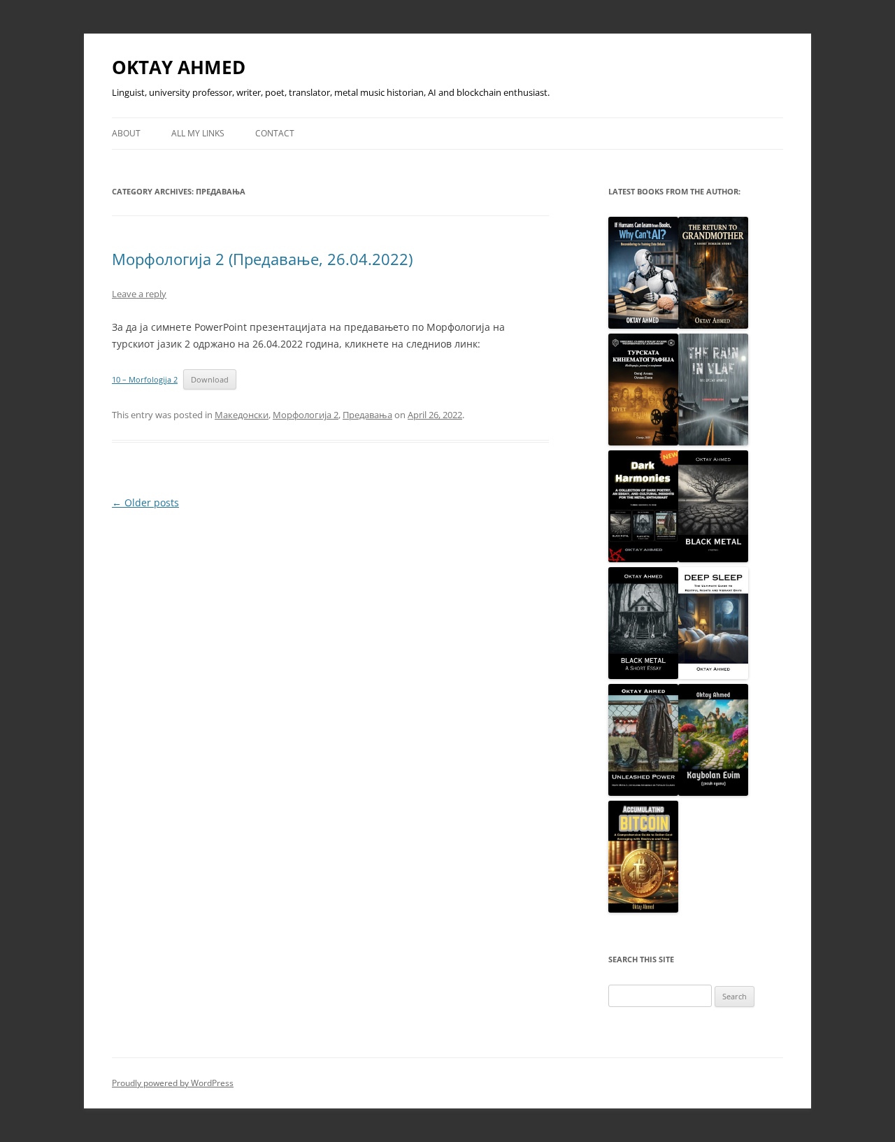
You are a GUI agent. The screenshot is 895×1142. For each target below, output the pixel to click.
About (126, 133)
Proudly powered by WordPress (173, 1083)
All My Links (197, 133)
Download (210, 379)
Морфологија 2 (305, 414)
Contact (274, 133)
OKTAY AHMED (178, 67)
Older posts (145, 502)
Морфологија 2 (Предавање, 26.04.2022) (262, 258)
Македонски (241, 414)
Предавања (367, 414)
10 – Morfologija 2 (145, 379)
